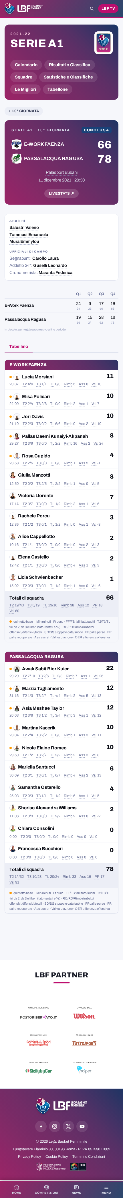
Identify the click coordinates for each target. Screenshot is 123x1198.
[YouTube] (82, 1126)
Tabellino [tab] (18, 346)
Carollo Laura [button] (45, 258)
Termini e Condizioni (88, 1157)
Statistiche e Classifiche (68, 77)
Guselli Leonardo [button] (50, 265)
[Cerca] (91, 8)
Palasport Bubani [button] (62, 172)
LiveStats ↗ (61, 193)
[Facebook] (41, 1126)
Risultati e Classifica (69, 64)
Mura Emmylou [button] (24, 241)
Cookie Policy (56, 1157)
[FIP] (51, 1167)
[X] (68, 1126)
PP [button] (95, 605)
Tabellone (57, 89)
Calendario (26, 64)
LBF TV (108, 9)
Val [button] (94, 384)
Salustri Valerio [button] (24, 227)
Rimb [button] (68, 384)
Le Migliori (25, 89)
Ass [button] (82, 384)
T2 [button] (25, 384)
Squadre (23, 77)
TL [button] (52, 384)
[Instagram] (54, 1126)
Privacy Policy (29, 1157)
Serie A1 (37, 43)
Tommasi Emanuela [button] (28, 234)
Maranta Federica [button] (55, 272)
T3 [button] (38, 384)
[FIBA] (78, 1167)
